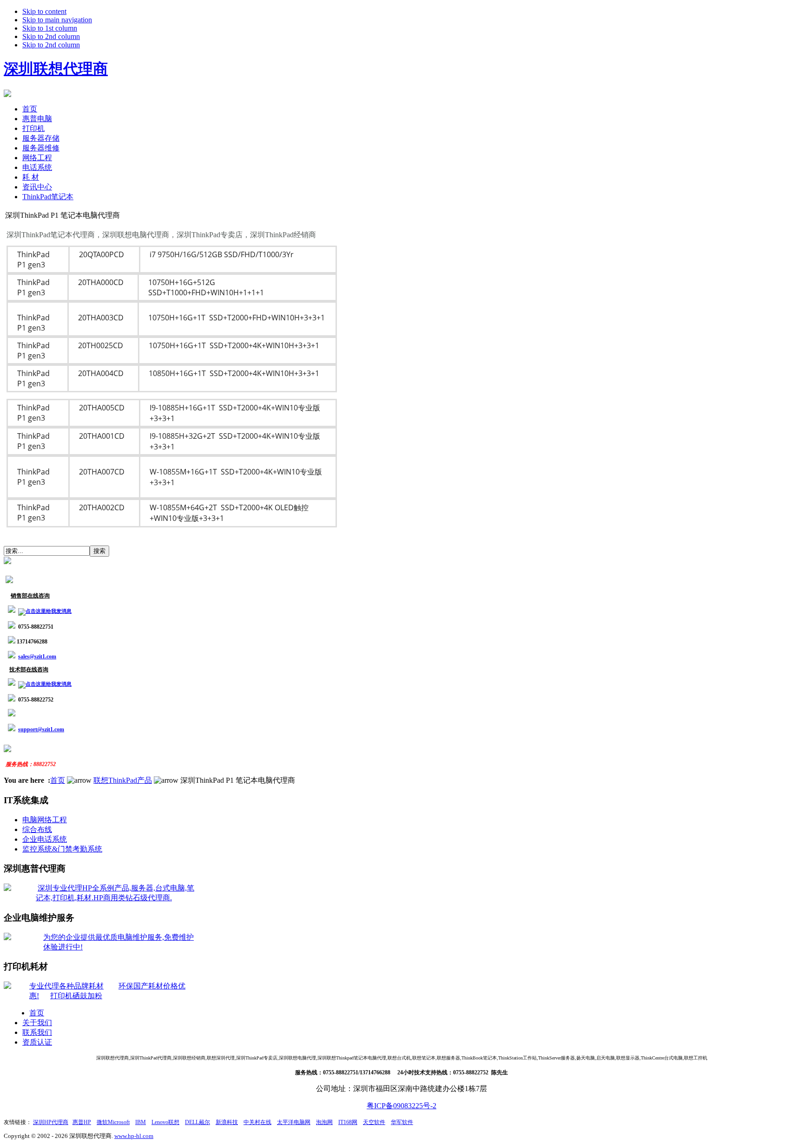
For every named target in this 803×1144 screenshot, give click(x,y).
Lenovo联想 (165, 1122)
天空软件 (374, 1122)
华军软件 (402, 1122)
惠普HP (81, 1122)
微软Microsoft (113, 1122)
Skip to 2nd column (51, 36)
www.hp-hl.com (133, 1135)
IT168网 (347, 1122)
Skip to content (44, 11)
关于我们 (37, 1023)
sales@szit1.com (37, 656)
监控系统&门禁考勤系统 (62, 849)
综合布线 (37, 829)
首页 (57, 780)
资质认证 (37, 1042)
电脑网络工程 (44, 820)
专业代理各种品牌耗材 (66, 986)
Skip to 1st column (49, 28)
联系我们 (37, 1032)
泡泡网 (324, 1122)
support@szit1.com (41, 729)
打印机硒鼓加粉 (76, 996)
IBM (140, 1122)
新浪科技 (227, 1122)
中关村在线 (257, 1122)
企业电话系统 (44, 839)
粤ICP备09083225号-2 (401, 1106)
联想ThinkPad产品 (122, 780)
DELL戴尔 (197, 1122)
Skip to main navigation (57, 20)
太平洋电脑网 (293, 1122)
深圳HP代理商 (50, 1122)
